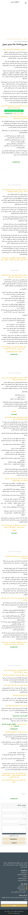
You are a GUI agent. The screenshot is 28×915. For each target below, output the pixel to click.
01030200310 (22, 886)
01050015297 (9, 113)
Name (24, 807)
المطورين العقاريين (21, 874)
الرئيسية (25, 38)
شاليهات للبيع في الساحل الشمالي (14, 38)
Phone (24, 813)
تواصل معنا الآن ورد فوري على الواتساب (13, 110)
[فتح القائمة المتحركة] (25, 2)
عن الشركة (23, 872)
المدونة (24, 876)
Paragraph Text (23, 824)
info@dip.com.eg (21, 888)
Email (24, 818)
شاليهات (20, 292)
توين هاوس (22, 324)
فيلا (24, 326)
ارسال (14, 833)
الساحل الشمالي (8, 404)
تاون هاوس (19, 318)
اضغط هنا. (14, 414)
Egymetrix (10, 913)
